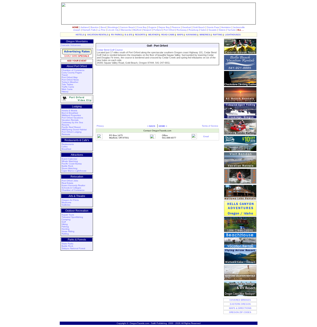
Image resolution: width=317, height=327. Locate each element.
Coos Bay (142, 27)
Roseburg (193, 30)
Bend (103, 27)
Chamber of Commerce (73, 70)
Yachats (231, 30)
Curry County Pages (72, 72)
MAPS (180, 34)
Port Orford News (70, 80)
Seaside (213, 30)
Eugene (153, 27)
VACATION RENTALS (97, 34)
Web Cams (67, 89)
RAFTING (217, 34)
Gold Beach (199, 27)
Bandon (95, 27)
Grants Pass (213, 27)
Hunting (65, 229)
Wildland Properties (71, 115)
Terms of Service (210, 126)
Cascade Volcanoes (71, 45)
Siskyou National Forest (73, 248)
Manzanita (126, 30)
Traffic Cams (68, 87)
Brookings (113, 27)
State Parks (67, 243)
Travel (65, 75)
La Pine (101, 30)
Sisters (222, 30)
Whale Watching (70, 161)
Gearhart (186, 27)
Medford (137, 30)
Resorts (65, 125)
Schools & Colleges (71, 188)
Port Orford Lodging (72, 132)
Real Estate (67, 183)
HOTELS (80, 34)
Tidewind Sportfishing (72, 217)
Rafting (65, 234)
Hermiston (226, 27)
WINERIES (204, 34)
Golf (64, 222)
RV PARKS (116, 34)
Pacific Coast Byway (72, 163)
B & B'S (128, 34)
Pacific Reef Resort (71, 127)
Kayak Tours (68, 215)
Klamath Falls (89, 30)
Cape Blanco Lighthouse (74, 171)
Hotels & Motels (69, 110)
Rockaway (182, 30)
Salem (203, 30)
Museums (66, 202)
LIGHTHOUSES (233, 34)
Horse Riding (68, 231)
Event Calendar (69, 159)
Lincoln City (113, 30)
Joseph (76, 30)
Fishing (65, 226)
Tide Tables (67, 84)
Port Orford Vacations (72, 117)
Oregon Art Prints (70, 200)
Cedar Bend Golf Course (110, 50)
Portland (157, 30)
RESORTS (140, 34)
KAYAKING (191, 34)
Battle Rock (67, 166)
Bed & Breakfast (70, 113)
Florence (176, 27)
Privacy (100, 126)
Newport (147, 30)
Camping (66, 219)
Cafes (64, 146)
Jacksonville (239, 27)
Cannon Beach (127, 27)
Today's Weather (70, 82)
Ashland (85, 27)
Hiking (65, 224)
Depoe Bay (164, 27)
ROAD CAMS (167, 34)
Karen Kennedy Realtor (73, 185)
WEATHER (153, 34)
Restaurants (68, 144)
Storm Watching (69, 168)
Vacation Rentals (70, 120)
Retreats (66, 134)
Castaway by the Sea (72, 122)
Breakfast (66, 149)
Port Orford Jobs (70, 180)
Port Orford (169, 30)
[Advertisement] (156, 40)
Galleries (66, 205)
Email (206, 136)
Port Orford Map (70, 77)
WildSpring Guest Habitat (74, 129)
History (65, 91)
